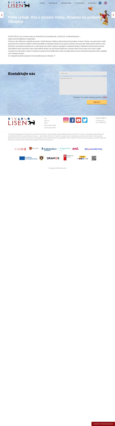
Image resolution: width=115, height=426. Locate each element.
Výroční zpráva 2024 (50, 125)
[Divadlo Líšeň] (19, 4)
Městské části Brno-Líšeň (68, 134)
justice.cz (47, 120)
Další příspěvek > (2, 15)
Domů (42, 3)
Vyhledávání (100, 2)
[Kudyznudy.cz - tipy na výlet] (49, 149)
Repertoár (66, 3)
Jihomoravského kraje (54, 134)
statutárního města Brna (40, 134)
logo (45, 118)
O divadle (79, 3)
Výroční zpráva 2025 (50, 127)
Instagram (66, 120)
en (105, 3)
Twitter (85, 120)
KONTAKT (92, 3)
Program (53, 3)
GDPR (105, 97)
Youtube (78, 120)
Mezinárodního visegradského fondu (59, 138)
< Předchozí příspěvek (113, 15)
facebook (72, 120)
